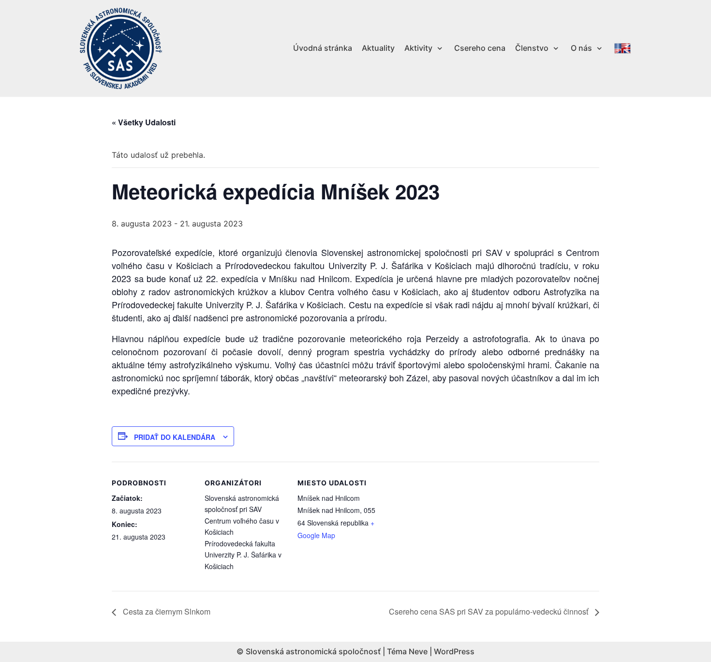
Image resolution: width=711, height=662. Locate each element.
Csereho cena (479, 48)
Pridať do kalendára (174, 437)
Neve (418, 651)
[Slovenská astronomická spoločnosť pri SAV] (121, 49)
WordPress (454, 651)
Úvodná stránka (322, 48)
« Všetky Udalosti (144, 122)
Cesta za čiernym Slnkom (165, 611)
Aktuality (378, 48)
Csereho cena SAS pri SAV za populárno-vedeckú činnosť (489, 611)
